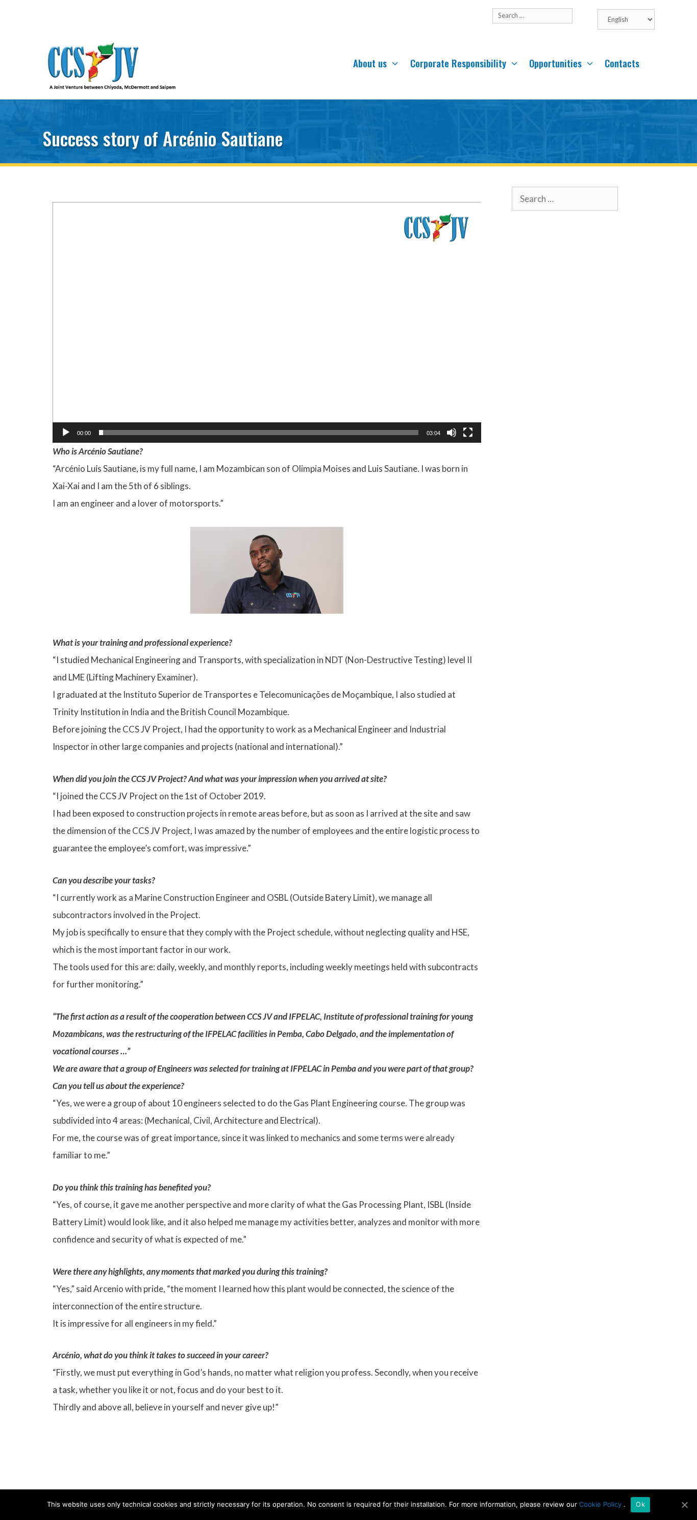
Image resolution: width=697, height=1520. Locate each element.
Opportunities (555, 63)
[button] (266, 322)
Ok (640, 1504)
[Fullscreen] (468, 432)
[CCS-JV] (111, 66)
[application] (267, 322)
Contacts (622, 63)
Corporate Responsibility (458, 63)
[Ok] (684, 1505)
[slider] (258, 432)
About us (370, 63)
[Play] (66, 432)
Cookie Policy (601, 1504)
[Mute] (451, 432)
